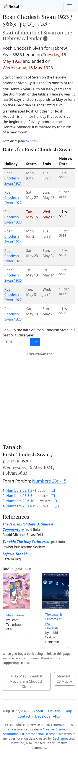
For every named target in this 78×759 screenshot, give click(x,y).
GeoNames (60, 738)
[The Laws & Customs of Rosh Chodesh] (55, 591)
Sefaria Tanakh (15, 553)
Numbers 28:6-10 (20, 500)
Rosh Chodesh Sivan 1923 (13, 217)
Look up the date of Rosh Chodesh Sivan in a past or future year (39, 332)
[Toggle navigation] (69, 6)
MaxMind (17, 743)
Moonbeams (15, 615)
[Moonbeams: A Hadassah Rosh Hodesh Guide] (16, 591)
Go (35, 341)
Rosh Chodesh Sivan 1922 (13, 197)
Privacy (54, 711)
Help (68, 711)
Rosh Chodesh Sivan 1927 (13, 294)
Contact (24, 716)
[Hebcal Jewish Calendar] (11, 6)
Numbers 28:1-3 (19, 490)
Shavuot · (65, 679)
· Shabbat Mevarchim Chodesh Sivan (26, 681)
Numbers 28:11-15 (21, 506)
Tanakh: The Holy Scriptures (26, 541)
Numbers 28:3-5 (19, 495)
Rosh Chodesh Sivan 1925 (13, 255)
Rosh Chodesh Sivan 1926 (13, 275)
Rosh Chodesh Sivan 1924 (13, 236)
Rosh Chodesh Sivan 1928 (13, 314)
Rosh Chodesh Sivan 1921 (13, 178)
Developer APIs (47, 716)
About (38, 711)
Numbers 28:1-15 (49, 481)
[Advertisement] (39, 398)
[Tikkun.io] (53, 490)
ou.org (30, 141)
